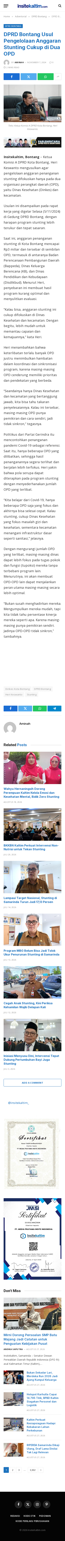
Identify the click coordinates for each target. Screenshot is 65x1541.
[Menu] (6, 6)
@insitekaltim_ (18, 1103)
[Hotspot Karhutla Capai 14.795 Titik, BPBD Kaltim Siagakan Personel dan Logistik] (13, 1399)
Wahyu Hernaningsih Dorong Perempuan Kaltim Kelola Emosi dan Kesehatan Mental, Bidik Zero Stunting (31, 792)
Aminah (19, 62)
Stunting (31, 694)
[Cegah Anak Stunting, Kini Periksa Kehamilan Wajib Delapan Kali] (32, 982)
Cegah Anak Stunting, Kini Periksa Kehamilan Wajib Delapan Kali (28, 1005)
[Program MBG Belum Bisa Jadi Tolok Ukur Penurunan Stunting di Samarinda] (32, 930)
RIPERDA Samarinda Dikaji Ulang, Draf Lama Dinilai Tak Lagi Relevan (43, 1449)
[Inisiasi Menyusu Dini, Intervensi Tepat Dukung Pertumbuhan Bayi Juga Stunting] (32, 1035)
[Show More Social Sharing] (58, 76)
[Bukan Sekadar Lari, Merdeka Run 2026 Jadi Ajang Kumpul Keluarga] (13, 1377)
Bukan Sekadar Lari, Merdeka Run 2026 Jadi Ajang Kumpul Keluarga (42, 1376)
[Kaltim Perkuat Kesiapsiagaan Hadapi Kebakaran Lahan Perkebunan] (13, 1424)
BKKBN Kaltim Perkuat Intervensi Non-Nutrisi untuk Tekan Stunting (31, 847)
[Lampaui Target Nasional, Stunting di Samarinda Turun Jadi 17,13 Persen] (32, 877)
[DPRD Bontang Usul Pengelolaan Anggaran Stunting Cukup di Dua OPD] (32, 103)
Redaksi (15, 1515)
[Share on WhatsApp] (46, 76)
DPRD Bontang (13, 26)
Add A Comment (32, 1082)
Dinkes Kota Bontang (17, 689)
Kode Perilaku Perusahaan (32, 1521)
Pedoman (45, 1515)
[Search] (59, 6)
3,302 (32, 1470)
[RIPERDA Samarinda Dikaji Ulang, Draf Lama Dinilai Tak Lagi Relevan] (13, 1450)
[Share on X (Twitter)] (29, 76)
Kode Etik (30, 1515)
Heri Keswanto (13, 694)
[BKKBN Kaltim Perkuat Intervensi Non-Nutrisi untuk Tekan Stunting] (32, 824)
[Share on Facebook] (12, 76)
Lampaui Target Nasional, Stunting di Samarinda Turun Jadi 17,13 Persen (30, 900)
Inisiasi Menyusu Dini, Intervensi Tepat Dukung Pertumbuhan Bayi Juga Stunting (31, 1060)
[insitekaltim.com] (32, 6)
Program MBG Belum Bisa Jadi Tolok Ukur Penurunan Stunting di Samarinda (31, 952)
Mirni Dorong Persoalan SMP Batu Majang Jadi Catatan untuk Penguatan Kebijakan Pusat (30, 1339)
